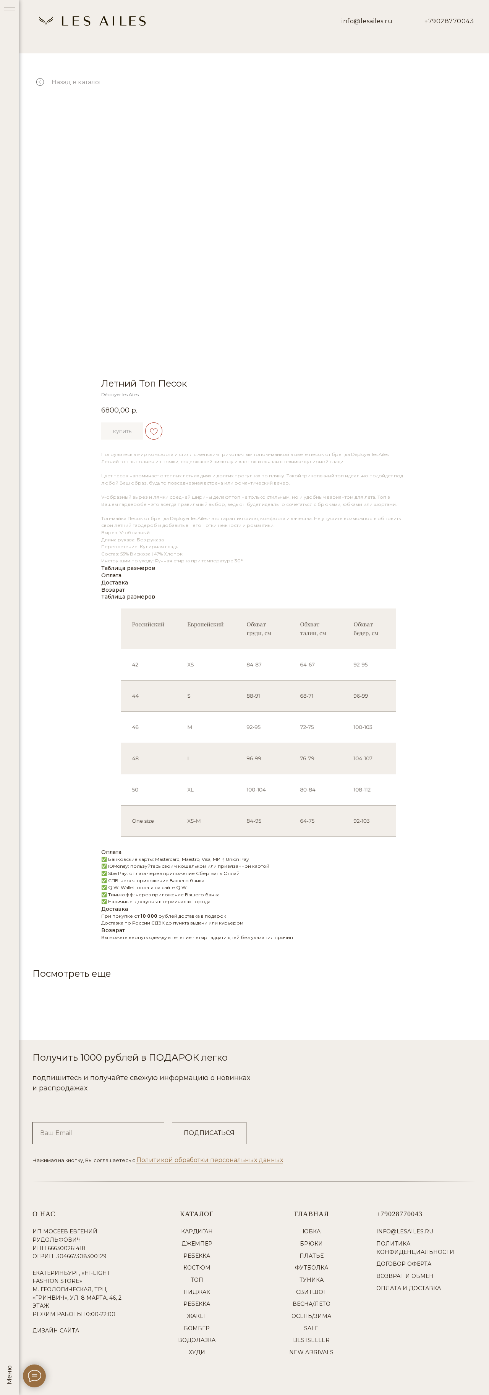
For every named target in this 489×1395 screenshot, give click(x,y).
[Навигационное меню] (9, 11)
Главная (311, 1214)
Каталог (197, 1214)
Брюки (311, 1243)
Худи (197, 1352)
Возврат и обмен (405, 1276)
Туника (312, 1279)
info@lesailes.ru (367, 21)
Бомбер (197, 1328)
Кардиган (197, 1231)
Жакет (197, 1316)
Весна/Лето (311, 1303)
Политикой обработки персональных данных (209, 1160)
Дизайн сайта (55, 1330)
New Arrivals (311, 1352)
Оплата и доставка (408, 1288)
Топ (197, 1279)
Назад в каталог (77, 82)
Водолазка (196, 1340)
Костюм (196, 1267)
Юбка (312, 1231)
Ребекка (196, 1255)
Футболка (311, 1267)
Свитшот (311, 1292)
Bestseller (311, 1340)
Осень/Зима (311, 1316)
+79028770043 (449, 21)
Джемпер (196, 1243)
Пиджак (196, 1292)
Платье (312, 1255)
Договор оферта (403, 1263)
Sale (311, 1328)
